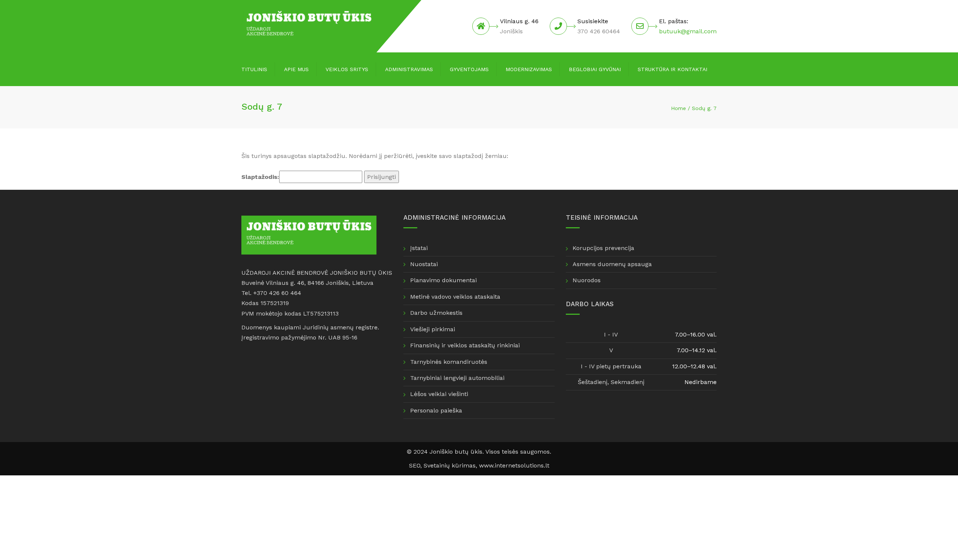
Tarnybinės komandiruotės (448, 361)
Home (678, 108)
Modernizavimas (529, 69)
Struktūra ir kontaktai (672, 69)
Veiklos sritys (347, 69)
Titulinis (254, 69)
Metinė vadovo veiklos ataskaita (455, 296)
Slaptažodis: (260, 176)
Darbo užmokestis (436, 312)
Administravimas (409, 69)
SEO (414, 465)
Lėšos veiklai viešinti (439, 394)
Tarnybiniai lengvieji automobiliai (457, 377)
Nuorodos (587, 280)
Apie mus (296, 69)
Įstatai (419, 248)
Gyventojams (469, 69)
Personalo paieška (436, 410)
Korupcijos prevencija (603, 248)
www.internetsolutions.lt (514, 465)
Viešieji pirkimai (432, 329)
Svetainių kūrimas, (451, 465)
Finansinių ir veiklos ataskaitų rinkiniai (465, 345)
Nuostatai (424, 264)
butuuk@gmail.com (688, 31)
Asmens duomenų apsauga (612, 264)
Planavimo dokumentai (443, 280)
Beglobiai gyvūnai (595, 69)
